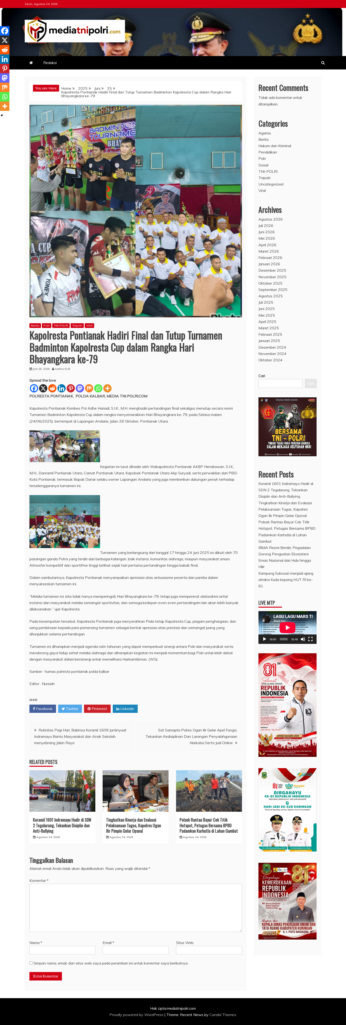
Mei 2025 (266, 315)
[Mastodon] (80, 388)
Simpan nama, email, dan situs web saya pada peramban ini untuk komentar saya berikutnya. (110, 963)
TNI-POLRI (61, 325)
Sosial (263, 165)
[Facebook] (34, 388)
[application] (287, 627)
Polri (47, 325)
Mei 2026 (266, 238)
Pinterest (99, 708)
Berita (35, 325)
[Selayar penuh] (310, 639)
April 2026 (267, 244)
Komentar (38, 880)
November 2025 (272, 276)
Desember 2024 (272, 347)
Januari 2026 (269, 264)
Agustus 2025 (270, 296)
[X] (43, 388)
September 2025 (272, 289)
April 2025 (267, 321)
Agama (264, 133)
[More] (107, 388)
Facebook (43, 708)
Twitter (71, 708)
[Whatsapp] (98, 388)
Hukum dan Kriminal (274, 145)
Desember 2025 (272, 270)
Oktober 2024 (270, 360)
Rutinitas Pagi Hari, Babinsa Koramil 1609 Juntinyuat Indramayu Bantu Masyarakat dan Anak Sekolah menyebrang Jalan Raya (80, 736)
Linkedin (126, 708)
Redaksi (50, 62)
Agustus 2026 (270, 219)
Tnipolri (77, 325)
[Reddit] (52, 388)
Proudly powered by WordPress (136, 1014)
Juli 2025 (265, 302)
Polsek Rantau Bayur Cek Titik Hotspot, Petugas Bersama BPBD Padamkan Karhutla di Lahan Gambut (209, 825)
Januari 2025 (269, 340)
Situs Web (184, 942)
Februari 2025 (270, 334)
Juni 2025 (266, 308)
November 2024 (272, 353)
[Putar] (264, 639)
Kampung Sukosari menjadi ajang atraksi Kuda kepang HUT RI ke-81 (285, 579)
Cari (261, 375)
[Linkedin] (61, 388)
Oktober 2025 (270, 283)
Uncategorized (270, 184)
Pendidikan (267, 152)
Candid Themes (222, 1014)
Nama (35, 942)
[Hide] (2, 115)
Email (108, 942)
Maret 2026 (268, 251)
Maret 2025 (268, 328)
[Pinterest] (71, 388)
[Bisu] (303, 639)
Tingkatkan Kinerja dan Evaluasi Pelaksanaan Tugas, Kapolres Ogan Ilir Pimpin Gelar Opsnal (133, 825)
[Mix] (89, 388)
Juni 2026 (266, 232)
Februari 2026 (270, 257)
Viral (89, 325)
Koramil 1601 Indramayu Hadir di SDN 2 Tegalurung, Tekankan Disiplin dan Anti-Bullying (62, 825)
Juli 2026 (265, 225)
